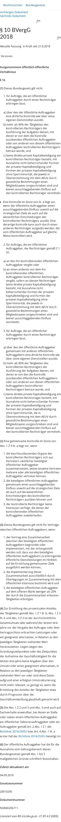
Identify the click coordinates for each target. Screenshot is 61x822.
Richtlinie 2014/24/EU (14, 731)
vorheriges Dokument (14, 12)
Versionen (7, 56)
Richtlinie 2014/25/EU (32, 736)
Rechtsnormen (12, 5)
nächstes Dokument (13, 16)
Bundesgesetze (35, 5)
